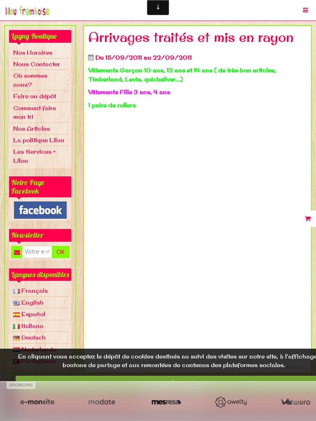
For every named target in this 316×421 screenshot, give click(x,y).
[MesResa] (166, 402)
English (32, 302)
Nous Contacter (36, 64)
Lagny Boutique (34, 36)
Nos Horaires (32, 52)
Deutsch (33, 337)
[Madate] (102, 402)
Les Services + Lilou (34, 156)
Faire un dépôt (34, 96)
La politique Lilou (38, 140)
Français (34, 290)
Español (32, 314)
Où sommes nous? (30, 80)
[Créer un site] (37, 402)
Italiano (31, 326)
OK (60, 252)
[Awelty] (231, 402)
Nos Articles (31, 128)
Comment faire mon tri (34, 112)
